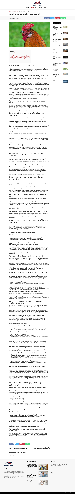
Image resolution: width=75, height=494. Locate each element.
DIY (35, 7)
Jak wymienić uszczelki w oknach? (57, 28)
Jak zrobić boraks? (56, 69)
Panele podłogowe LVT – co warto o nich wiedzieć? (57, 51)
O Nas (58, 492)
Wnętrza (46, 7)
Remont (32, 7)
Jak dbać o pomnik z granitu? (57, 82)
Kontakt (54, 492)
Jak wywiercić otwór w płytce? (57, 34)
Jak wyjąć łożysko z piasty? (57, 64)
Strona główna (11, 11)
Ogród (27, 7)
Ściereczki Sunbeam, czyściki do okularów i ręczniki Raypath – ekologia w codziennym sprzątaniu (31, 474)
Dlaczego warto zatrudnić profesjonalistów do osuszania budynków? (57, 76)
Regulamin (61, 492)
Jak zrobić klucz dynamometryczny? (42, 448)
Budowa (40, 7)
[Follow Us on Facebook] (51, 473)
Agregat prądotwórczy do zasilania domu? (18, 448)
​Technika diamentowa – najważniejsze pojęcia (31, 481)
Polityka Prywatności (67, 492)
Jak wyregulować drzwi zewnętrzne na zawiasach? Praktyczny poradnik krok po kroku (32, 466)
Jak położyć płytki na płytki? (57, 58)
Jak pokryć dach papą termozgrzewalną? (57, 40)
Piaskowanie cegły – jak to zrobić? (57, 46)
